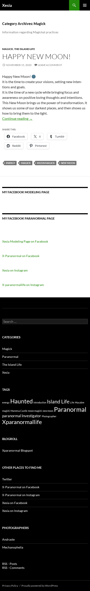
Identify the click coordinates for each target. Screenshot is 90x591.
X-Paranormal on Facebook (20, 256)
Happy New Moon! (36, 56)
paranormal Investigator (21, 416)
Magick (7, 49)
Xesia (7, 5)
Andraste (8, 539)
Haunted (21, 401)
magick (26, 163)
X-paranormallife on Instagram (23, 285)
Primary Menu (85, 5)
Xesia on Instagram (15, 270)
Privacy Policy (10, 585)
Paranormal (10, 357)
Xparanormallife (22, 421)
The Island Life (24, 49)
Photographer (49, 416)
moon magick (46, 163)
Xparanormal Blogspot (17, 450)
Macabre (79, 402)
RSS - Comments (13, 568)
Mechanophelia (12, 547)
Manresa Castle (18, 410)
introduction (39, 402)
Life (72, 402)
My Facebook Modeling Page (25, 192)
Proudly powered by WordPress (39, 585)
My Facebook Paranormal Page (28, 218)
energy (10, 163)
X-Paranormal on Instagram (21, 495)
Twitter (7, 479)
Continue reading (17, 118)
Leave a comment (50, 65)
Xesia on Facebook (14, 503)
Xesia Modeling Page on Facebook (25, 241)
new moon (68, 163)
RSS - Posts (9, 564)
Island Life (58, 401)
